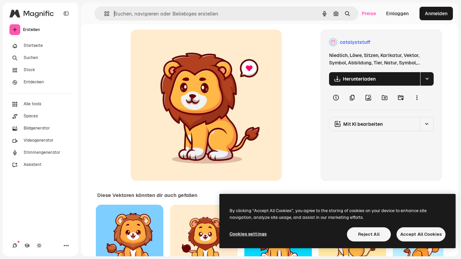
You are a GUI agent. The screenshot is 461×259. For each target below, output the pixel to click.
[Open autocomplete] (104, 13)
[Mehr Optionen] (417, 98)
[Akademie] (27, 245)
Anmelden (436, 13)
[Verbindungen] (14, 245)
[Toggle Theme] (39, 245)
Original (173, 42)
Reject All (369, 234)
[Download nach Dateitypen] (427, 79)
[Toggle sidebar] (66, 13)
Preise (369, 13)
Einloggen (397, 13)
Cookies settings (248, 234)
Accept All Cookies (421, 234)
